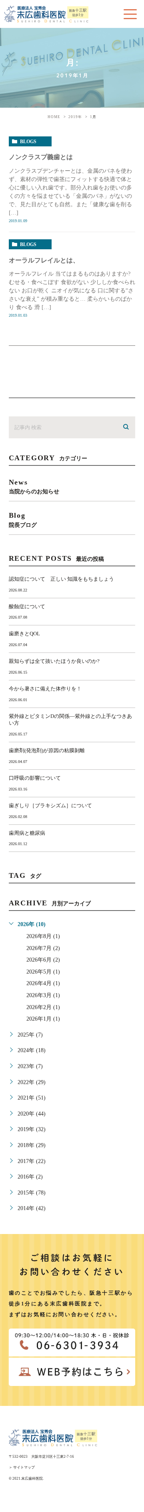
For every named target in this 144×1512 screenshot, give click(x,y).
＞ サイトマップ (22, 1467)
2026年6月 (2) (43, 960)
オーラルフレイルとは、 (44, 260)
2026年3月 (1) (43, 995)
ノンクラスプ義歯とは (41, 157)
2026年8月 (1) (43, 936)
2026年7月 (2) (43, 948)
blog (23, 519)
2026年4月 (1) (43, 983)
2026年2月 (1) (43, 1007)
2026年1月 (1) (43, 1019)
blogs (28, 141)
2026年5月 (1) (43, 972)
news (34, 486)
